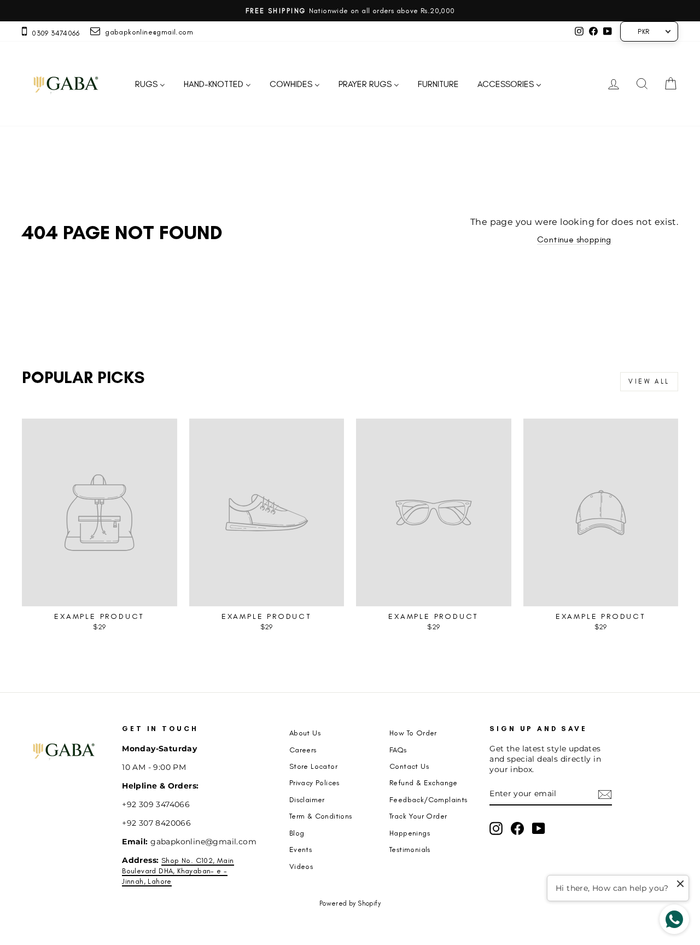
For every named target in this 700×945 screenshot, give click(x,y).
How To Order (413, 732)
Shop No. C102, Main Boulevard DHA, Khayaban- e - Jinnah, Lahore (178, 870)
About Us (304, 732)
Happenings (409, 832)
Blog (297, 832)
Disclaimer (307, 799)
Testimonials (409, 849)
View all (649, 381)
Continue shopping (574, 239)
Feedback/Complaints (428, 799)
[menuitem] (150, 84)
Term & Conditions (320, 815)
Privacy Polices (314, 782)
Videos (301, 866)
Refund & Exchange (423, 782)
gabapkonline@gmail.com (146, 31)
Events (300, 849)
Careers (303, 749)
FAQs (398, 749)
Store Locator (313, 766)
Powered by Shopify (350, 903)
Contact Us (409, 766)
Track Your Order (418, 815)
